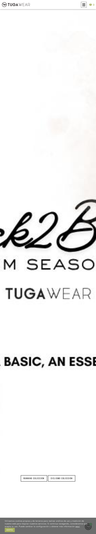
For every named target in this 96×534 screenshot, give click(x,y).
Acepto (10, 530)
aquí (78, 526)
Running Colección (34, 478)
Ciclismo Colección (62, 478)
